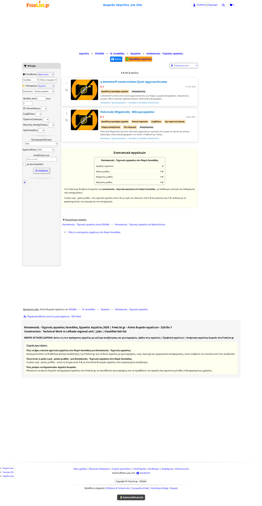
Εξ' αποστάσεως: (32, 108)
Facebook (144, 472)
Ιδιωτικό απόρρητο (99, 468)
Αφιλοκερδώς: (31, 130)
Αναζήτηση (43, 171)
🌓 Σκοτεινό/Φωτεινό (131, 497)
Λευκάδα (132, 102)
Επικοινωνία (182, 468)
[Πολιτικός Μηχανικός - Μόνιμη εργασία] (84, 120)
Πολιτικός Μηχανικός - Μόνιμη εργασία (127, 112)
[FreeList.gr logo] (38, 5)
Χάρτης (117, 59)
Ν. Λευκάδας (117, 53)
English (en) (8, 468)
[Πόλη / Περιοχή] (48, 80)
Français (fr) (8, 472)
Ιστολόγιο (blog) (159, 488)
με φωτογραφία (34, 164)
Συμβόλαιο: (29, 113)
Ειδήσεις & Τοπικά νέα (117, 488)
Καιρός (174, 488)
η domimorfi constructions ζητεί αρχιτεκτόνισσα (133, 82)
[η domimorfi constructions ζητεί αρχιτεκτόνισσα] (84, 90)
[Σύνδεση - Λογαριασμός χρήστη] (194, 5)
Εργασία (135, 53)
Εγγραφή (212, 4)
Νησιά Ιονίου (153, 102)
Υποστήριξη (139, 468)
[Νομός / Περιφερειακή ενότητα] (31, 80)
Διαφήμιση (167, 468)
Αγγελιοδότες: (30, 149)
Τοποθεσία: (31, 74)
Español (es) (8, 476)
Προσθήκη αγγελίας (140, 59)
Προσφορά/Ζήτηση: (41, 139)
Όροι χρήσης (80, 468)
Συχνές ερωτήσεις (121, 468)
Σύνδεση (201, 4)
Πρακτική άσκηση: (33, 119)
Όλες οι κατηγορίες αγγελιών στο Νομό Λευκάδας (92, 232)
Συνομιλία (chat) (140, 488)
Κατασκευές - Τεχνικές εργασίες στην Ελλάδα (85, 224)
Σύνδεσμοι (153, 468)
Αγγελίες (84, 53)
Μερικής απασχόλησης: (35, 124)
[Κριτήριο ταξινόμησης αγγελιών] (184, 65)
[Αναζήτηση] (223, 5)
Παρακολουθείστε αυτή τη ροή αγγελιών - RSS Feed (53, 316)
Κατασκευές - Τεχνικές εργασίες (165, 53)
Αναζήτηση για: (42, 155)
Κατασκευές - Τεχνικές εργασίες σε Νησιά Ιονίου (140, 224)
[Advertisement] (131, 31)
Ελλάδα (99, 53)
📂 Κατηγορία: (30, 85)
